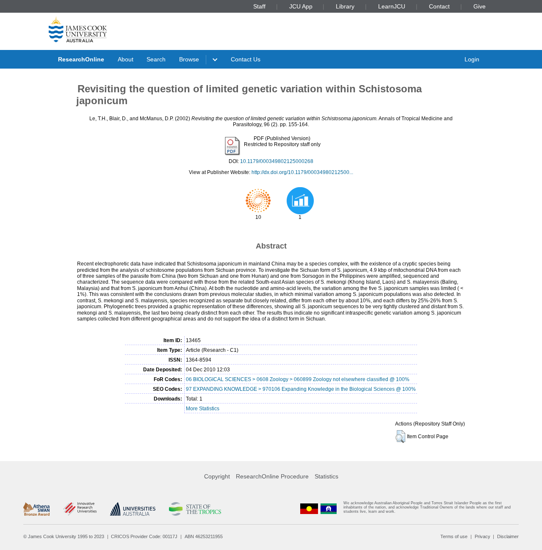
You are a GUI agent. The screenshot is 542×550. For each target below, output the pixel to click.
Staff (259, 6)
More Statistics (202, 409)
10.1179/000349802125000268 (276, 161)
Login (472, 59)
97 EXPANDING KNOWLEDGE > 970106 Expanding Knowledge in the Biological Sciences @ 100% (301, 389)
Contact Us (245, 59)
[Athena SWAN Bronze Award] (36, 509)
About (125, 59)
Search (156, 59)
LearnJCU (391, 6)
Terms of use (453, 536)
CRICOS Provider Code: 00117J (144, 536)
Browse (189, 59)
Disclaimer (508, 536)
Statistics (326, 476)
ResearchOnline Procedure (272, 476)
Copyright (217, 476)
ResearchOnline (81, 59)
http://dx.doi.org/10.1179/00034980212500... (302, 172)
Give (479, 6)
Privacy (482, 536)
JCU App (300, 6)
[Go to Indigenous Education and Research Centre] (309, 509)
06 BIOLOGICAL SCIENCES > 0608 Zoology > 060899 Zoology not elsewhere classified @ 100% (297, 379)
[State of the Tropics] (195, 509)
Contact (439, 6)
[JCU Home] (78, 29)
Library (345, 6)
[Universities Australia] (132, 509)
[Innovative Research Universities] (80, 509)
